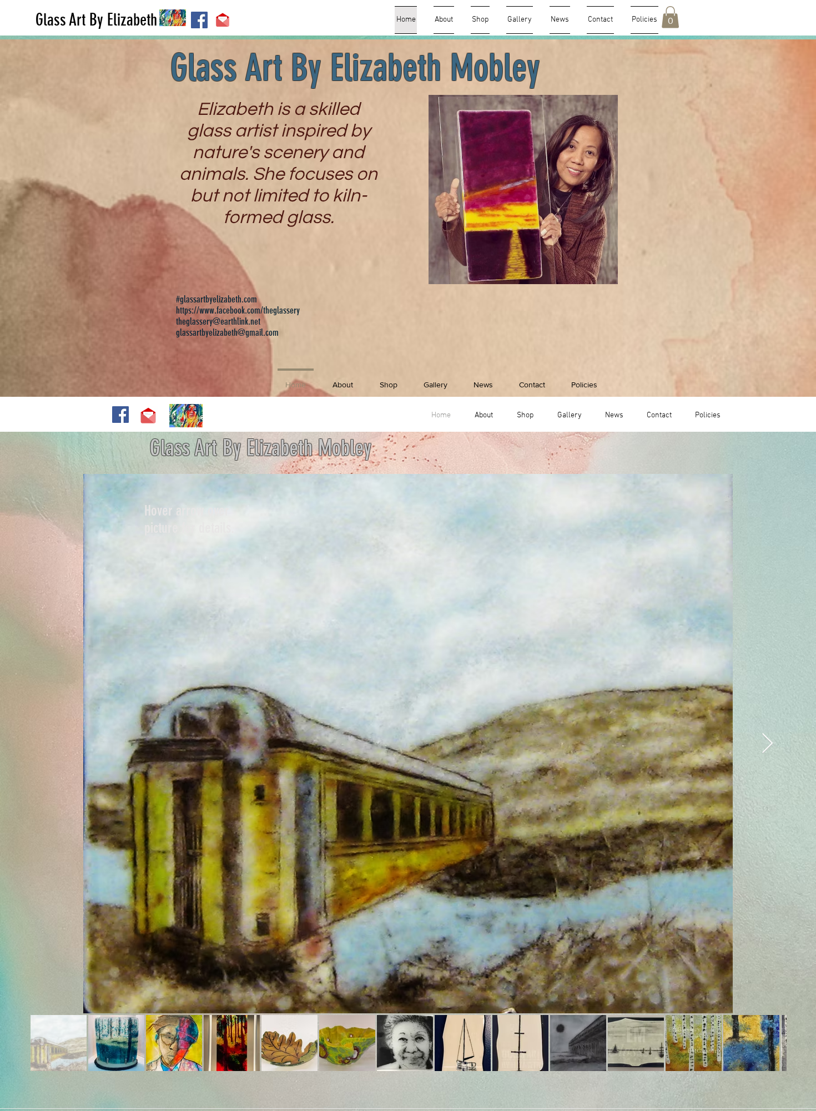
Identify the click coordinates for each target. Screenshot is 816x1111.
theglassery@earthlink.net (218, 321)
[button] (670, 17)
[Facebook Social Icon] (199, 20)
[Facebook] (120, 414)
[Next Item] (767, 744)
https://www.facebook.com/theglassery (238, 310)
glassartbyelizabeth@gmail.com (227, 332)
